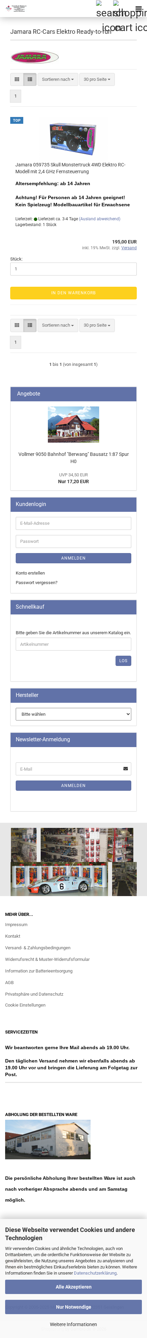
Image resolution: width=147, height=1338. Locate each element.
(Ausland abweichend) (99, 219)
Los (123, 660)
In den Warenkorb (73, 293)
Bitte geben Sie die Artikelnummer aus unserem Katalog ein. (73, 632)
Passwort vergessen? (36, 582)
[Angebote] (128, 394)
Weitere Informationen (73, 1324)
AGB (9, 982)
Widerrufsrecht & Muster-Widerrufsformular (47, 959)
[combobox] (58, 79)
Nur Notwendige (73, 1307)
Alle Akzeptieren (74, 1287)
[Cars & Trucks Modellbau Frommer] (13, 8)
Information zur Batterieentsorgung (38, 970)
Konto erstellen (30, 573)
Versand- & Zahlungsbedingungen (37, 947)
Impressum (16, 924)
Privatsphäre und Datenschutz (34, 994)
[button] (17, 79)
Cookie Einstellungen (25, 1005)
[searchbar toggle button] (104, 8)
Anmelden (73, 558)
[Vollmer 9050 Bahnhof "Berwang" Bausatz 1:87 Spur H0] (73, 424)
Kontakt (12, 936)
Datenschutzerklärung (95, 1273)
